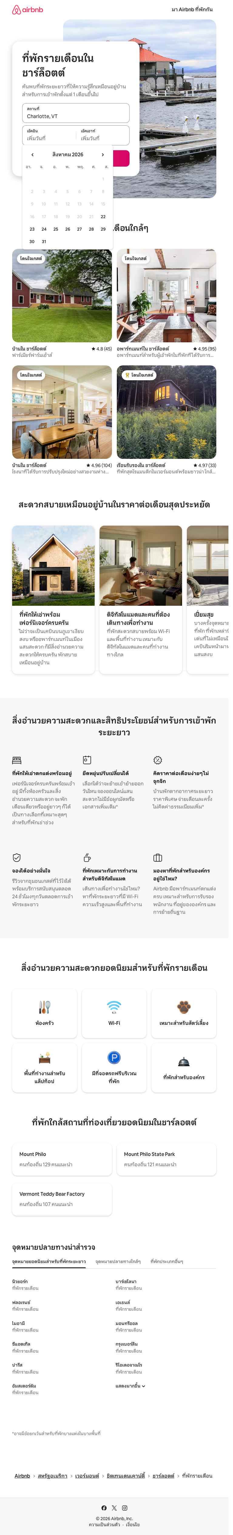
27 (79, 229)
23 (32, 229)
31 (44, 241)
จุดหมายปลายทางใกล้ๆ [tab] (118, 1261)
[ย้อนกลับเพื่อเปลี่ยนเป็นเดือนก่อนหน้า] (33, 155)
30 (32, 241)
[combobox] (76, 116)
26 (67, 229)
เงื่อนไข (133, 1524)
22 (103, 216)
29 (103, 229)
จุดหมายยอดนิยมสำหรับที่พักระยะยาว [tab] (49, 1261)
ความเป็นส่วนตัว (104, 1524)
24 (44, 229)
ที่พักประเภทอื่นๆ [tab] (166, 1261)
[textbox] (49, 138)
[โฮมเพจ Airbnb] (27, 9)
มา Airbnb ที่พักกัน (192, 9)
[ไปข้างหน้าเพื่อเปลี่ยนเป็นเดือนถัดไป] (102, 155)
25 (55, 229)
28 (91, 229)
